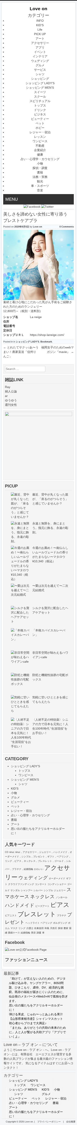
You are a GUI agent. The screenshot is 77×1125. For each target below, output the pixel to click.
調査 (39, 932)
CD (6, 852)
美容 (33, 932)
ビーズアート (42, 906)
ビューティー (40, 119)
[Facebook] (32, 206)
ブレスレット (37, 914)
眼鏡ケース (14, 932)
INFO (40, 20)
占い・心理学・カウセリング (40, 159)
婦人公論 (11, 391)
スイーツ (40, 92)
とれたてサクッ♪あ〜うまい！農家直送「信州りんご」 (20, 352)
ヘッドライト (32, 923)
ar (6, 396)
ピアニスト (11, 915)
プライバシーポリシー (49, 1121)
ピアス (60, 904)
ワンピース (40, 141)
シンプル (48, 890)
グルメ (40, 65)
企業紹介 (40, 150)
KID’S (14, 788)
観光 (40, 181)
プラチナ (61, 915)
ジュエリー (60, 890)
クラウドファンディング (21, 884)
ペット (40, 123)
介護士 (29, 928)
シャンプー (27, 890)
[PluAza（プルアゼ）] (38, 415)
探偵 (60, 928)
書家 (66, 928)
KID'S (40, 25)
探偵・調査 (40, 168)
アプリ (40, 47)
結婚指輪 (25, 932)
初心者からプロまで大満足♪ (27, 1023)
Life (39, 29)
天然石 (53, 928)
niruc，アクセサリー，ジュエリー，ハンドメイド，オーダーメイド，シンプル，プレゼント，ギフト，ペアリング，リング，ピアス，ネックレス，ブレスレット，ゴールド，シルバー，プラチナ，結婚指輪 (38, 860)
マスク (14, 928)
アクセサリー (40, 43)
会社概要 (71, 1121)
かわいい (38, 869)
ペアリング (46, 923)
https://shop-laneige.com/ (47, 335)
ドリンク (40, 110)
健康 (40, 154)
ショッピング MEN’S (25, 779)
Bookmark (46, 341)
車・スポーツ (40, 186)
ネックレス (42, 896)
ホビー (40, 127)
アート (40, 38)
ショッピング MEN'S (40, 87)
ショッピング (40, 78)
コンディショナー (56, 884)
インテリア (40, 56)
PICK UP (40, 34)
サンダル (15, 890)
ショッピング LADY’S (25, 766)
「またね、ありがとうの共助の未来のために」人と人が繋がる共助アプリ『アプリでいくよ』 (37, 1032)
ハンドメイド (19, 905)
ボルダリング (60, 923)
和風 (46, 928)
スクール (40, 96)
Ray (7, 387)
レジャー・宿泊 (40, 132)
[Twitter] (47, 206)
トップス (40, 105)
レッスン (40, 136)
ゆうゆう (11, 400)
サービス (40, 69)
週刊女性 (11, 404)
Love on (38, 8)
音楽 (40, 190)
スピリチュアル (40, 101)
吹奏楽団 (39, 928)
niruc (11, 852)
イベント (40, 52)
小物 (40, 163)
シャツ (40, 74)
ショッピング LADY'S (40, 83)
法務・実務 (40, 177)
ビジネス (40, 114)
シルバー (38, 890)
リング (21, 928)
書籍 (40, 172)
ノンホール (61, 897)
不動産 (40, 145)
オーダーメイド (57, 878)
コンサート (41, 884)
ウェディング (40, 60)
